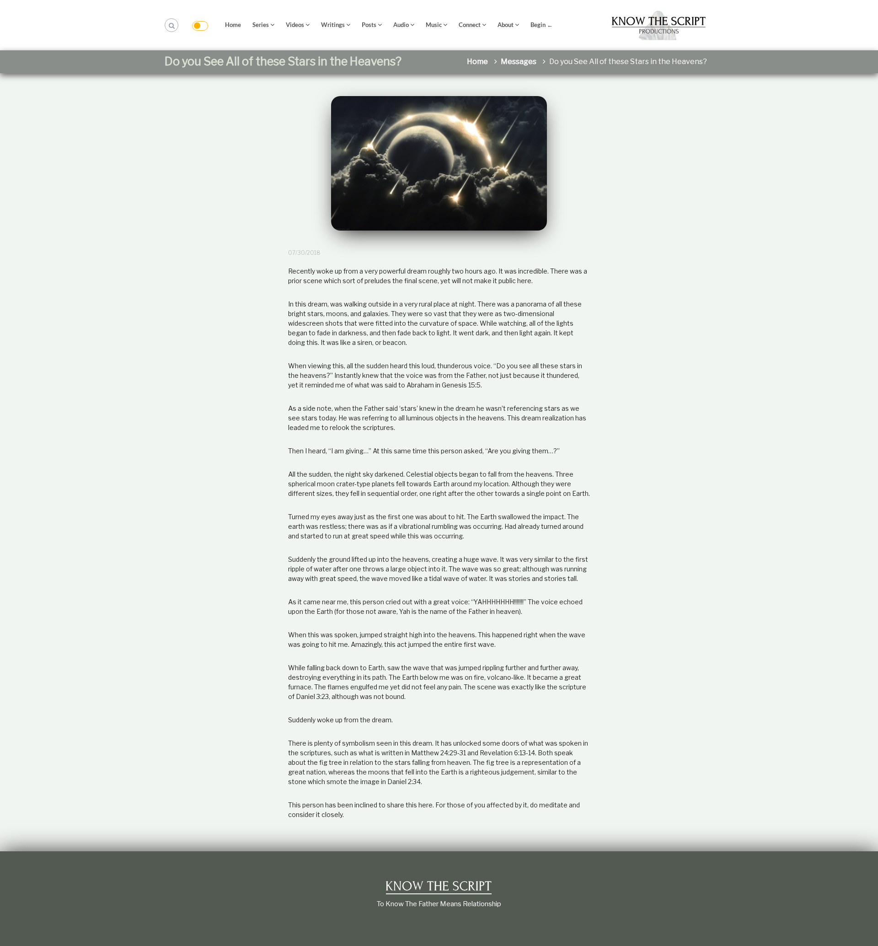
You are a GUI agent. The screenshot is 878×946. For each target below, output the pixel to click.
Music (434, 24)
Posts (369, 24)
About (506, 24)
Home (233, 24)
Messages (518, 61)
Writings (333, 24)
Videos (295, 24)
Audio (401, 24)
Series (260, 24)
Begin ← (541, 24)
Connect (470, 24)
